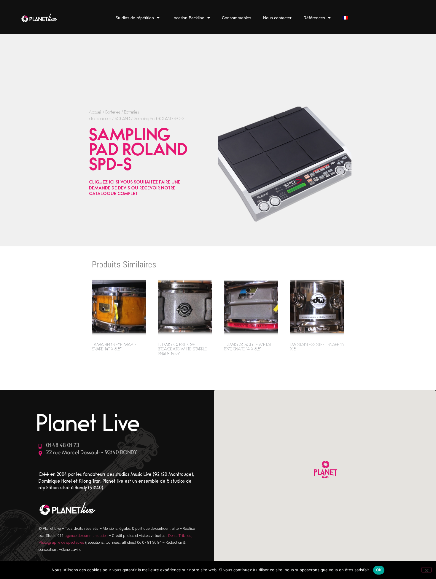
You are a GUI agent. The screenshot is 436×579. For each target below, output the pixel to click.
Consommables (236, 17)
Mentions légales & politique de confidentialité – (143, 528)
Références (314, 17)
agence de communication (86, 535)
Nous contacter (277, 17)
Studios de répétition (134, 17)
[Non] (426, 569)
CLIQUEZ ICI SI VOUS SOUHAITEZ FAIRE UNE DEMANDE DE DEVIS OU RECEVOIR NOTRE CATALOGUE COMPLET (134, 188)
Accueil (95, 113)
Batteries (113, 113)
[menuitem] (345, 18)
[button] (325, 470)
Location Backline (187, 17)
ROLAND (122, 119)
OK (379, 569)
